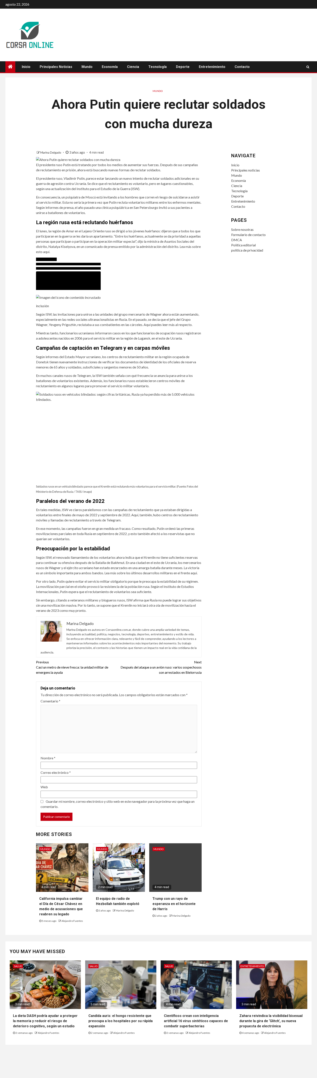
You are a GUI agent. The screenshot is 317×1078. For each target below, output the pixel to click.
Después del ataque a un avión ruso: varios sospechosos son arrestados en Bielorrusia (161, 667)
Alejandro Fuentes (72, 920)
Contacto (242, 67)
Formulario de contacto (248, 235)
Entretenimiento (212, 67)
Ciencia (133, 67)
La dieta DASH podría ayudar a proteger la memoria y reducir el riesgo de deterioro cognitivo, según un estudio (45, 1021)
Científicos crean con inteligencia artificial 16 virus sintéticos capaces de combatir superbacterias (196, 1021)
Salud (18, 966)
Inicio (26, 67)
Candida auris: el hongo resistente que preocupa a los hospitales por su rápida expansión (120, 1021)
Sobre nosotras (242, 229)
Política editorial (243, 245)
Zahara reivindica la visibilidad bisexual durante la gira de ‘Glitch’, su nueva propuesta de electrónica (271, 1021)
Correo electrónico (56, 772)
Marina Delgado (51, 152)
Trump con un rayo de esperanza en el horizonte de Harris (174, 904)
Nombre (48, 758)
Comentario (50, 701)
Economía (110, 67)
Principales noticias (56, 67)
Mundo (87, 67)
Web (44, 787)
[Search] (308, 67)
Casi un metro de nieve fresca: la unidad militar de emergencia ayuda (72, 667)
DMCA (236, 240)
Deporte (183, 67)
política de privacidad (247, 250)
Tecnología (157, 67)
